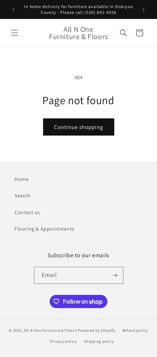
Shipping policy (99, 341)
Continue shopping (78, 127)
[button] (15, 33)
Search (23, 195)
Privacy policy (63, 341)
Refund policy (135, 330)
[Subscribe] (115, 275)
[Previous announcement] (13, 9)
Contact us (27, 212)
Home (21, 179)
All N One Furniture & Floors (50, 330)
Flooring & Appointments (44, 228)
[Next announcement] (143, 9)
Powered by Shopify (96, 330)
